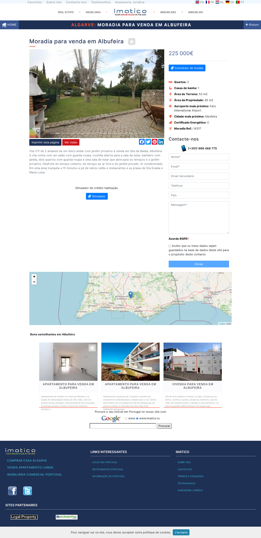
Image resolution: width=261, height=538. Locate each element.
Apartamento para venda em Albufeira (68, 386)
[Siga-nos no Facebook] (12, 490)
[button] (39, 93)
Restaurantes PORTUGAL (107, 469)
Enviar (199, 264)
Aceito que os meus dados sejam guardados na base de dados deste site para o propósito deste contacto (199, 250)
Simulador (98, 196)
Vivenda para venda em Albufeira (192, 386)
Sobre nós (54, 2)
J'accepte (181, 532)
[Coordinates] (130, 294)
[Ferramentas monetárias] (67, 517)
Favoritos (35, 2)
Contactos (185, 469)
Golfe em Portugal (104, 462)
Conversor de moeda (188, 68)
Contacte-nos (76, 2)
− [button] (34, 282)
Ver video (70, 142)
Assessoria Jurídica (130, 2)
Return (253, 24)
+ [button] (34, 276)
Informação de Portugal (108, 476)
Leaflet (222, 323)
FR (212, 2)
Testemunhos (101, 2)
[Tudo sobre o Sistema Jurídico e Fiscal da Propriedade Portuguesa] (24, 517)
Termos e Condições (190, 476)
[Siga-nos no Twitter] (27, 490)
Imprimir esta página (45, 142)
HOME (12, 24)
